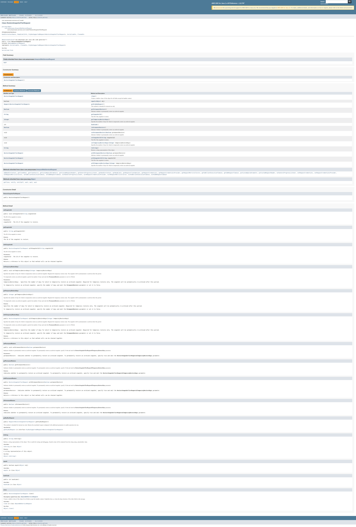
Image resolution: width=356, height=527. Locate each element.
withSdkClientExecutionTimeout (139, 174)
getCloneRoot (22, 173)
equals (93, 101)
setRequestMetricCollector (13, 174)
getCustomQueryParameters (49, 173)
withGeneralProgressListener (72, 174)
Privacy (2, 525)
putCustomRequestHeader (267, 173)
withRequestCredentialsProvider (95, 174)
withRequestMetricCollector (117, 174)
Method (24, 17)
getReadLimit (117, 173)
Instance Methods (20, 90)
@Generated (5, 39)
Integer (6, 119)
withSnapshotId (96, 158)
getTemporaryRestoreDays (99, 119)
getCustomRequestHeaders (67, 173)
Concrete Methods (34, 90)
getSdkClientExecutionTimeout (212, 173)
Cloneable (81, 34)
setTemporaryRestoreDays (99, 143)
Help (25, 2)
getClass (7, 182)
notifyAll (20, 182)
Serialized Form (7, 50)
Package (10, 2)
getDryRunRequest (97, 104)
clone (93, 96)
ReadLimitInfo (22, 34)
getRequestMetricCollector (191, 173)
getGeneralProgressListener (87, 173)
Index (21, 2)
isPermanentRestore (98, 127)
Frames (21, 15)
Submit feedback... (324, 3)
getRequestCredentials (149, 173)
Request (6, 104)
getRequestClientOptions (131, 173)
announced (219, 7)
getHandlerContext (105, 173)
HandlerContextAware (9, 34)
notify (13, 182)
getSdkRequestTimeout (231, 173)
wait (26, 182)
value (12, 39)
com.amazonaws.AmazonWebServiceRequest (18, 28)
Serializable (71, 34)
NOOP (5, 62)
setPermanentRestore (98, 132)
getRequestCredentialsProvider (169, 173)
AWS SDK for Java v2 (283, 7)
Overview (3, 2)
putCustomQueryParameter (248, 173)
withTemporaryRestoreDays (100, 163)
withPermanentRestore (98, 153)
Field (13, 17)
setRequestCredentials (305, 173)
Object (98, 101)
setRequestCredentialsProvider (325, 173)
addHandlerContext (10, 173)
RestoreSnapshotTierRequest (55, 34)
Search (322, 1)
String (6, 114)
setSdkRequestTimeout (53, 174)
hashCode (94, 124)
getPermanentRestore (98, 109)
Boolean (6, 109)
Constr (18, 17)
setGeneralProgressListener (286, 173)
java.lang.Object (6, 26)
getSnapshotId (96, 114)
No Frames (28, 15)
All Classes (39, 15)
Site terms (7, 525)
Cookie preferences (16, 525)
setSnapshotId (96, 137)
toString (94, 148)
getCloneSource (33, 173)
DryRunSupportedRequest (37, 34)
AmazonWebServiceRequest (16, 43)
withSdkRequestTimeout (159, 174)
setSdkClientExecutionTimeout (34, 174)
